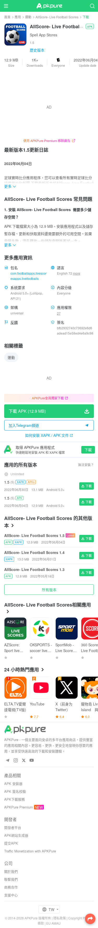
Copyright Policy (79, 918)
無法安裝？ (86, 464)
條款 (41, 923)
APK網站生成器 (16, 835)
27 (59, 313)
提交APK (11, 843)
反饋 (14, 322)
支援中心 (11, 894)
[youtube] (31, 760)
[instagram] (15, 760)
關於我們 (11, 871)
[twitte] (23, 760)
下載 (88, 449)
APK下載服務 (14, 799)
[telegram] (7, 760)
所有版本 (49, 589)
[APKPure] (49, 6)
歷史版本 (37, 50)
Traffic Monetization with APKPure (30, 850)
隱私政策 (59, 918)
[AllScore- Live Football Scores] (15, 34)
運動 (28, 17)
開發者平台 (12, 827)
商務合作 (11, 887)
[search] (92, 6)
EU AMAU (53, 923)
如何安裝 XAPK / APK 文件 (47, 435)
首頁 (7, 17)
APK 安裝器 (13, 783)
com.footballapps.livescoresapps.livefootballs (28, 276)
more (76, 273)
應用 (18, 17)
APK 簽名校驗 (15, 791)
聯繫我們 (11, 879)
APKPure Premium (18, 807)
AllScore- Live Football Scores (57, 17)
